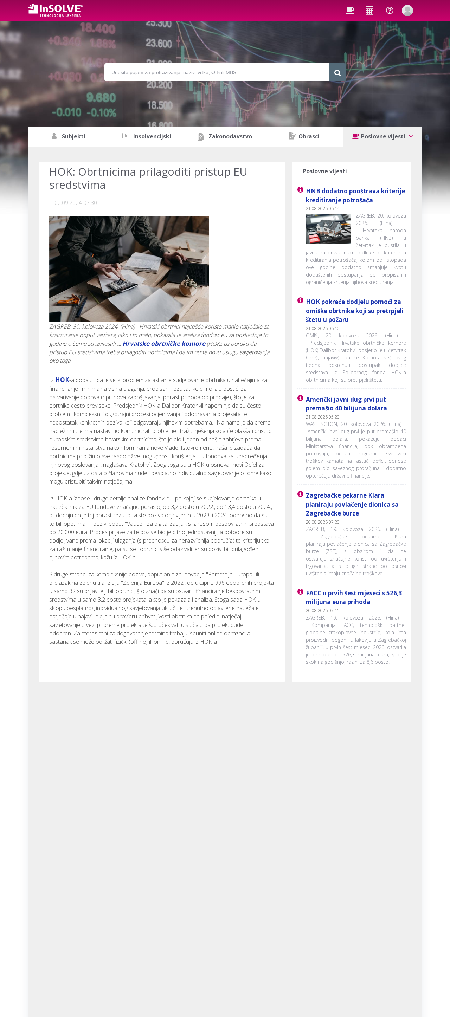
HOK (62, 380)
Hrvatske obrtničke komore (163, 343)
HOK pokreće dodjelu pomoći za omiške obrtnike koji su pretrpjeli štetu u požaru (355, 311)
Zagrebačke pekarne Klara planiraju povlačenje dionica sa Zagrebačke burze (352, 504)
